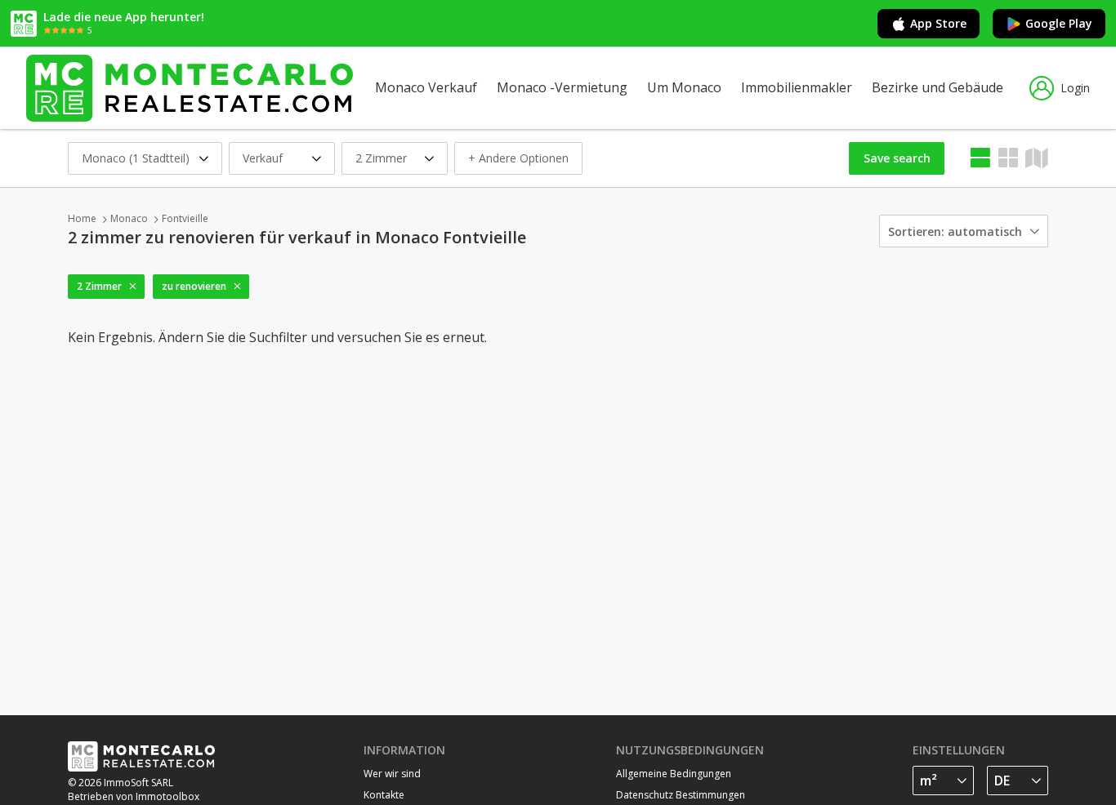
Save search (897, 158)
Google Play (1058, 23)
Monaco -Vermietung (562, 87)
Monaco (129, 218)
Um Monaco (684, 87)
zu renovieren (194, 286)
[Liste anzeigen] (980, 158)
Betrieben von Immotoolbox (133, 796)
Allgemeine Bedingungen (673, 774)
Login (1075, 88)
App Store (938, 23)
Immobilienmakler (796, 87)
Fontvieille (185, 218)
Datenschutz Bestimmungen (680, 795)
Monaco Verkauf (426, 87)
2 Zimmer (99, 286)
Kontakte (384, 795)
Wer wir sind (392, 774)
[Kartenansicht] (1008, 158)
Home (82, 218)
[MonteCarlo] (189, 88)
